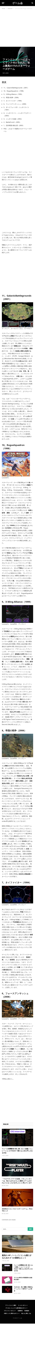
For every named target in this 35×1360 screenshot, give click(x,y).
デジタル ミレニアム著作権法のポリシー (17, 1308)
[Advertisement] (17, 28)
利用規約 (26, 1310)
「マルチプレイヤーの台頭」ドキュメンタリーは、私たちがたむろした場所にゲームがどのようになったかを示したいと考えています (17, 1181)
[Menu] (3, 3)
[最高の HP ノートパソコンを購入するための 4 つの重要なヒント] (17, 1244)
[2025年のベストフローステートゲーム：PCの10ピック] (17, 1197)
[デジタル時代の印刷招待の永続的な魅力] (7, 1280)
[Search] (32, 3)
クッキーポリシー (23, 1305)
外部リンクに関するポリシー (12, 1313)
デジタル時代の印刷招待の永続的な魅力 (23, 1278)
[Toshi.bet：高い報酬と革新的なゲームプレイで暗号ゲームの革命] (7, 1289)
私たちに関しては (26, 1313)
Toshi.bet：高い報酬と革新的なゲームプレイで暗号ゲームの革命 (23, 1289)
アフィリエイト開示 (10, 1305)
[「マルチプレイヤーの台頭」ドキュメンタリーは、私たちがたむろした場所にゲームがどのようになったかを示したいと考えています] (17, 1167)
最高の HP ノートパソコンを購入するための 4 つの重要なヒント (17, 1256)
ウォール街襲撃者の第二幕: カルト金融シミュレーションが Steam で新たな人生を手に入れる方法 (17, 1151)
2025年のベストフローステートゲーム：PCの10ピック (17, 1210)
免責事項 (20, 1310)
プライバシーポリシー (10, 1310)
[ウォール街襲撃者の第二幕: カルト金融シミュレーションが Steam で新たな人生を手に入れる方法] (17, 1137)
